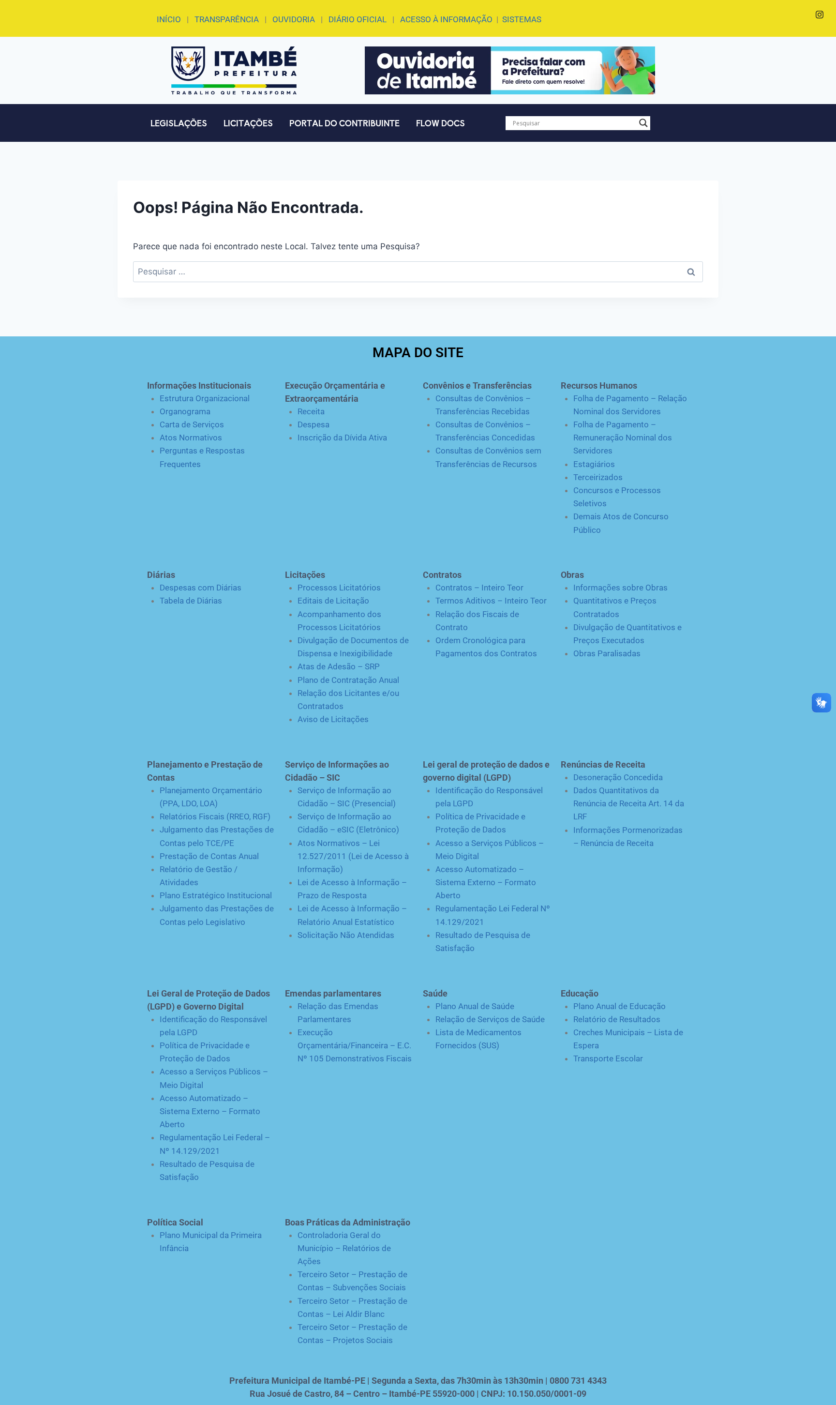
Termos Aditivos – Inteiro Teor (491, 600)
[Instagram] (819, 14)
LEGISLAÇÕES (178, 123)
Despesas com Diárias (200, 587)
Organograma (185, 411)
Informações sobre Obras (620, 587)
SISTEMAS (521, 19)
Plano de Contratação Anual (348, 680)
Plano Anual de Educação (619, 1006)
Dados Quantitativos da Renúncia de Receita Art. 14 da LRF (628, 803)
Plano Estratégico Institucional (216, 895)
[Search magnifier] (643, 123)
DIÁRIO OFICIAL (357, 19)
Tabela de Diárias (191, 600)
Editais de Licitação (333, 600)
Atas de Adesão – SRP (339, 666)
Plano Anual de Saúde (474, 1006)
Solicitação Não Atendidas (346, 935)
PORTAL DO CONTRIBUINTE (344, 123)
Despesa (313, 424)
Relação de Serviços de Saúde (490, 1019)
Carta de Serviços (192, 424)
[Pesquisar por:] (418, 271)
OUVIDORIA (293, 19)
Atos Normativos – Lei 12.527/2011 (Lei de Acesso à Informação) (353, 856)
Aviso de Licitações (333, 719)
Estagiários (594, 464)
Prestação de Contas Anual (209, 856)
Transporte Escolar (608, 1058)
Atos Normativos (191, 437)
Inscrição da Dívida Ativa (342, 437)
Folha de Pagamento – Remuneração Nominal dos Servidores (622, 437)
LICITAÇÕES (248, 123)
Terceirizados (598, 477)
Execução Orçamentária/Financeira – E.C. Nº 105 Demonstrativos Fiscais (355, 1045)
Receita (311, 411)
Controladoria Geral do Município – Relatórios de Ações (344, 1248)
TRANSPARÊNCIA (226, 19)
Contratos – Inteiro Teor (479, 587)
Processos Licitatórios (339, 587)
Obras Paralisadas (607, 653)
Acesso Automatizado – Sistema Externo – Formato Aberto (485, 882)
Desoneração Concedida (618, 777)
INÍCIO (169, 19)
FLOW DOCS (440, 123)
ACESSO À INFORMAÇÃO (446, 19)
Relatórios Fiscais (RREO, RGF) (215, 816)
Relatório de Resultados (616, 1019)
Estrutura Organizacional (205, 398)
